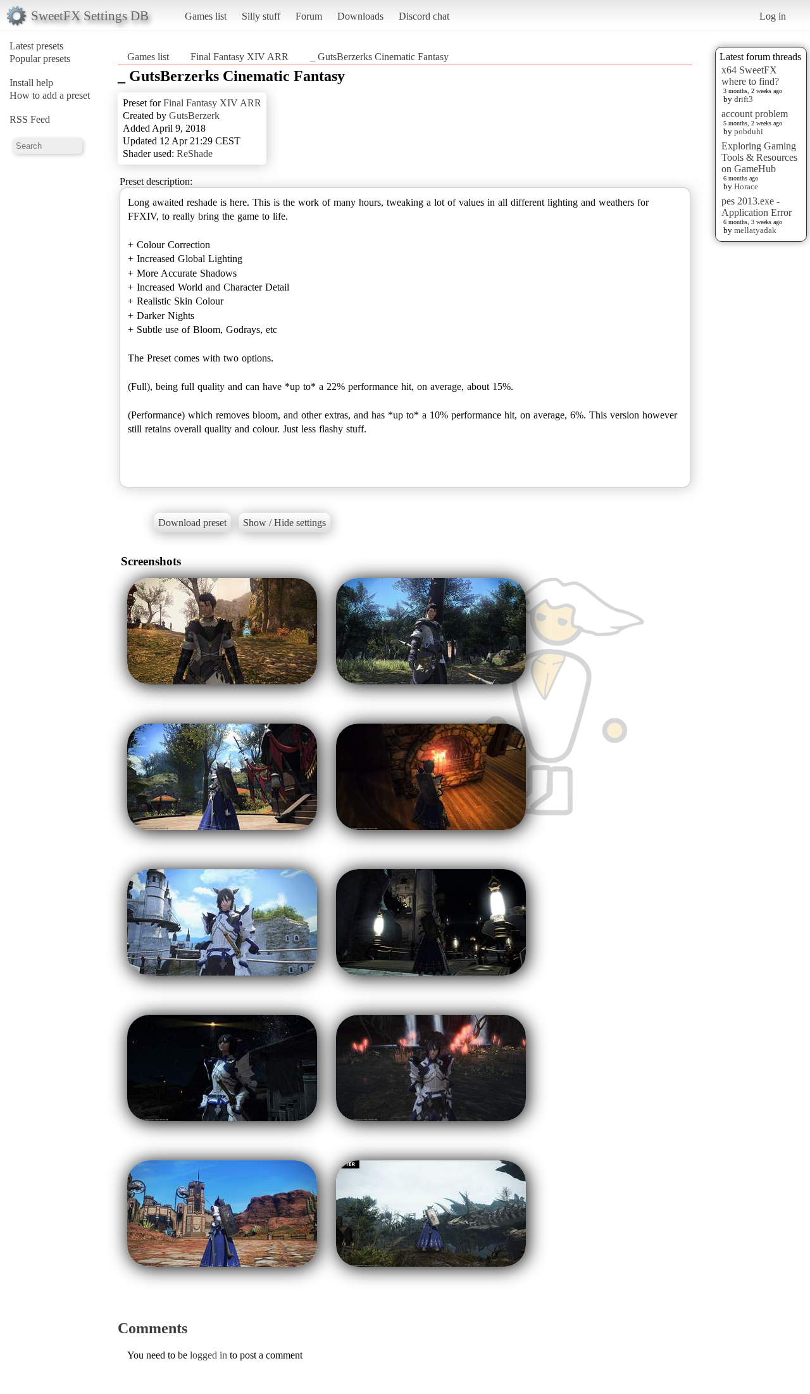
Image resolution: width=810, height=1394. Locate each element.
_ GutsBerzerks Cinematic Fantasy (379, 56)
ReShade (195, 153)
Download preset (192, 522)
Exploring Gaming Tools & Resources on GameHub (759, 157)
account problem (754, 113)
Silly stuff (261, 16)
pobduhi (748, 131)
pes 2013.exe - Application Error (756, 207)
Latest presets (36, 46)
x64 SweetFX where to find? (750, 76)
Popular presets (39, 58)
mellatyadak (755, 230)
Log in (772, 16)
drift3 (743, 99)
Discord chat (424, 16)
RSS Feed (29, 119)
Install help (31, 82)
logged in (208, 1355)
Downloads (360, 16)
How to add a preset (49, 95)
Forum (309, 16)
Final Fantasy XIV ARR (239, 56)
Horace (746, 186)
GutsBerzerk (194, 115)
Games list (206, 16)
